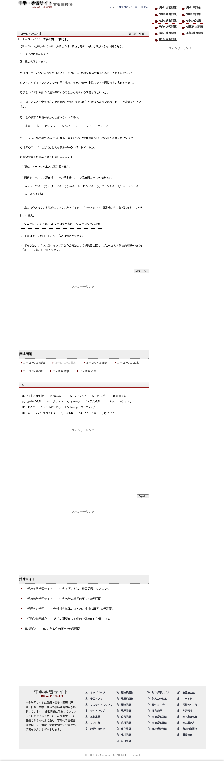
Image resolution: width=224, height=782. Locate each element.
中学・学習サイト (35, 2)
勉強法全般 (189, 692)
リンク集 (95, 722)
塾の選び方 (189, 722)
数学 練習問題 (168, 26)
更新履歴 (95, 716)
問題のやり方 (190, 704)
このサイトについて (101, 704)
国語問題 (126, 740)
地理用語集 (127, 698)
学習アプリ (96, 698)
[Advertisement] (83, 315)
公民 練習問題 (168, 20)
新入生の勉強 (159, 698)
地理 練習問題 (168, 14)
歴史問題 (126, 704)
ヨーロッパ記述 (33, 371)
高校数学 (30, 628)
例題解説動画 (194, 26)
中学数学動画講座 (36, 618)
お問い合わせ (97, 728)
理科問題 (126, 734)
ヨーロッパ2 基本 (128, 362)
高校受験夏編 (159, 722)
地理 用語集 (193, 14)
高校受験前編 (159, 716)
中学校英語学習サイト (39, 588)
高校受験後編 (159, 728)
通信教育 (187, 734)
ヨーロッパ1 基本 (65, 362)
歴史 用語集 (193, 7)
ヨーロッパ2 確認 (96, 362)
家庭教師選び (190, 728)
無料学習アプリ (160, 692)
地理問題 (126, 710)
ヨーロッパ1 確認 (34, 362)
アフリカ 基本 (87, 371)
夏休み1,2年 (158, 704)
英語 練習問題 (195, 32)
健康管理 (157, 710)
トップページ (97, 692)
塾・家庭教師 (190, 716)
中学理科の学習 (34, 608)
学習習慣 (187, 710)
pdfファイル (141, 271)
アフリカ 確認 (60, 371)
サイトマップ (97, 710)
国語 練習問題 (168, 39)
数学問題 (126, 728)
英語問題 (126, 722)
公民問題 (126, 716)
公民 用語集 (193, 20)
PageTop (142, 496)
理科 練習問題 (168, 32)
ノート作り (189, 698)
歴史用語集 (127, 692)
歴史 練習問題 (168, 7)
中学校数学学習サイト (39, 598)
